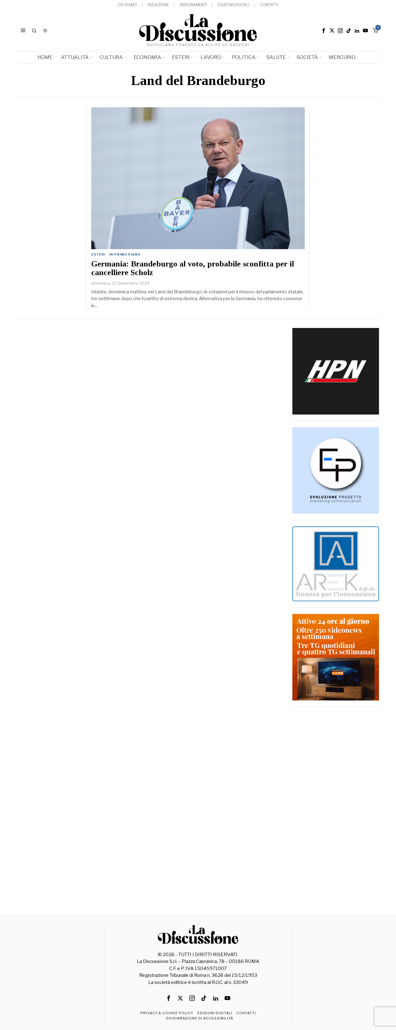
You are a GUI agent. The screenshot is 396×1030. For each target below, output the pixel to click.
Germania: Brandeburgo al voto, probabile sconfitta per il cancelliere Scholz (192, 268)
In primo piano (124, 254)
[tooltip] (323, 30)
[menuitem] (127, 5)
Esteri (98, 254)
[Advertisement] (335, 806)
